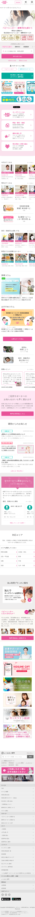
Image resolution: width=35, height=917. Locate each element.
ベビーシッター (9, 69)
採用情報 (3, 888)
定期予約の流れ (5, 838)
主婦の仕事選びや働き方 (7, 860)
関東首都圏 (4, 552)
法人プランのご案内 (6, 863)
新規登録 (18, 2)
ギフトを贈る (4, 810)
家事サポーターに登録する (8, 819)
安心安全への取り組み (7, 801)
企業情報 (3, 885)
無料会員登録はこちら (17, 414)
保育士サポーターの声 (7, 823)
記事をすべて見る (18, 339)
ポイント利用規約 (5, 912)
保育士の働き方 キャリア (7, 857)
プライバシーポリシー (23, 912)
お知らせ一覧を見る (16, 471)
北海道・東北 (22, 552)
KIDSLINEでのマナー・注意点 (9, 798)
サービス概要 (4, 791)
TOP (2, 788)
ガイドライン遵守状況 (7, 866)
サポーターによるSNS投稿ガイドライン (18, 911)
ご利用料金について (6, 804)
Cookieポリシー (4, 914)
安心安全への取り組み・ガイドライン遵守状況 (17, 76)
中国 (19, 561)
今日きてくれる (12, 60)
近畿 (2, 561)
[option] (17, 290)
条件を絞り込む (17, 56)
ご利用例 (3, 829)
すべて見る (30, 162)
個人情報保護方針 (13, 912)
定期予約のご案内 (5, 841)
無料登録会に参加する (17, 638)
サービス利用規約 (5, 911)
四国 (2, 565)
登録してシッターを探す (17, 523)
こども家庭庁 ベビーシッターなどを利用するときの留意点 (16, 873)
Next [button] (32, 286)
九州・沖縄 (21, 565)
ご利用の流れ (4, 835)
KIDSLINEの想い (5, 794)
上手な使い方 (4, 832)
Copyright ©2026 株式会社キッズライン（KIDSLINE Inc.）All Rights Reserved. (17, 908)
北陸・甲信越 (5, 556)
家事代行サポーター (26, 69)
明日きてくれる (23, 60)
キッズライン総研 (5, 847)
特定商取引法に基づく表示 (14, 914)
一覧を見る (29, 753)
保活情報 (3, 854)
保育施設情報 (4, 870)
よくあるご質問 (5, 879)
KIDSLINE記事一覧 (6, 851)
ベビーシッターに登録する (8, 816)
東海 (19, 556)
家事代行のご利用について (8, 807)
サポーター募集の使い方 (17, 484)
